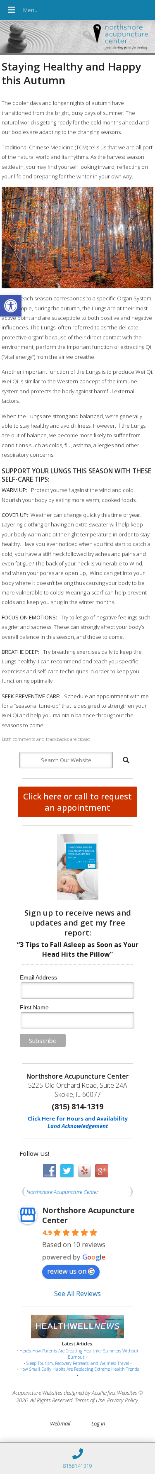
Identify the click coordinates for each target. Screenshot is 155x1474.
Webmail (60, 1423)
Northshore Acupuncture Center (62, 1192)
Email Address (38, 977)
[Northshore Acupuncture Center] (77, 38)
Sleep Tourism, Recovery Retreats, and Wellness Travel (77, 1363)
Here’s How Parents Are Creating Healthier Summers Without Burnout (78, 1354)
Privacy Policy (122, 1400)
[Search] (126, 760)
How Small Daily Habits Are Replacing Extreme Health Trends (79, 1369)
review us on (66, 1271)
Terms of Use (90, 1400)
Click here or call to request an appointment (77, 802)
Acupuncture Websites (37, 1392)
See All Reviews (77, 1293)
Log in (98, 1423)
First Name (34, 1007)
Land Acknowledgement (78, 1126)
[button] (10, 306)
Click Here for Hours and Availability (78, 1118)
